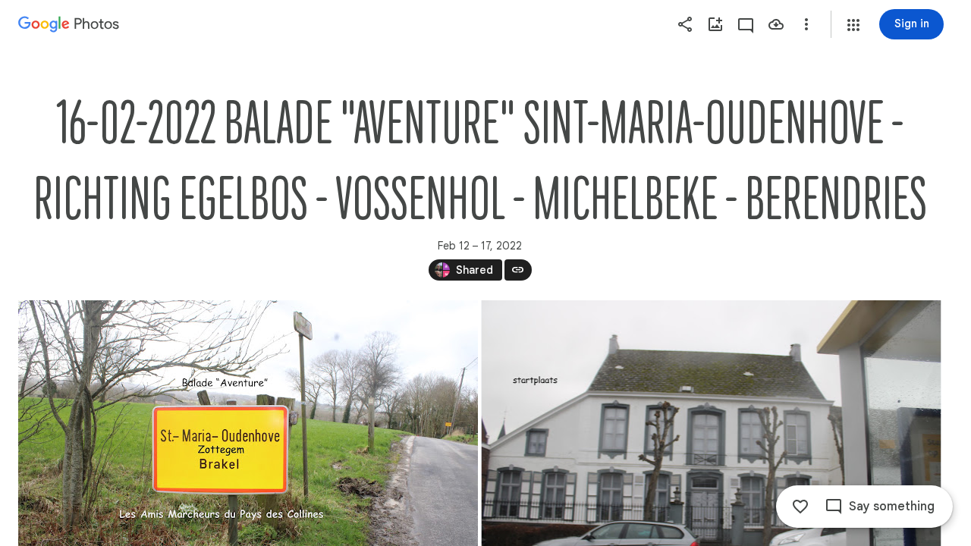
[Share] (685, 24)
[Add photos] (715, 24)
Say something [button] (892, 506)
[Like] (800, 506)
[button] (853, 25)
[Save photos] (776, 24)
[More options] (806, 24)
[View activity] (746, 24)
